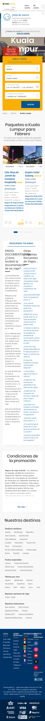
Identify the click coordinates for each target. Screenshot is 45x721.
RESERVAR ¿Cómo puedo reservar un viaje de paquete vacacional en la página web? (31, 319)
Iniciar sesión (37, 22)
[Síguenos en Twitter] (36, 661)
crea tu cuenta (23, 33)
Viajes (4, 113)
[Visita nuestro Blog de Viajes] (38, 679)
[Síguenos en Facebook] (36, 643)
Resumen (10, 167)
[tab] (16, 232)
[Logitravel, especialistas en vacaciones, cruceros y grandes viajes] (8, 4)
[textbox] (22, 68)
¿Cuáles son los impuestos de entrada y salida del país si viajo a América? (31, 396)
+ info (20, 167)
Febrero (14, 113)
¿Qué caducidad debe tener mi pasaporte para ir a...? (32, 297)
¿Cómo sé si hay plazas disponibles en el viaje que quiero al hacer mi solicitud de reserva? (32, 352)
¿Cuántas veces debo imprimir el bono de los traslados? (32, 437)
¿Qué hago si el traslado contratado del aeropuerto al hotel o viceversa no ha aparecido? (31, 409)
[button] (40, 59)
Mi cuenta (36, 7)
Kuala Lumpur (25, 113)
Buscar (30, 104)
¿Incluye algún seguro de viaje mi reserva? (30, 373)
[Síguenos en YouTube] (36, 655)
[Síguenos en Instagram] (36, 649)
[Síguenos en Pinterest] (36, 667)
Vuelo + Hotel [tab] (19, 59)
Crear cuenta (27, 7)
